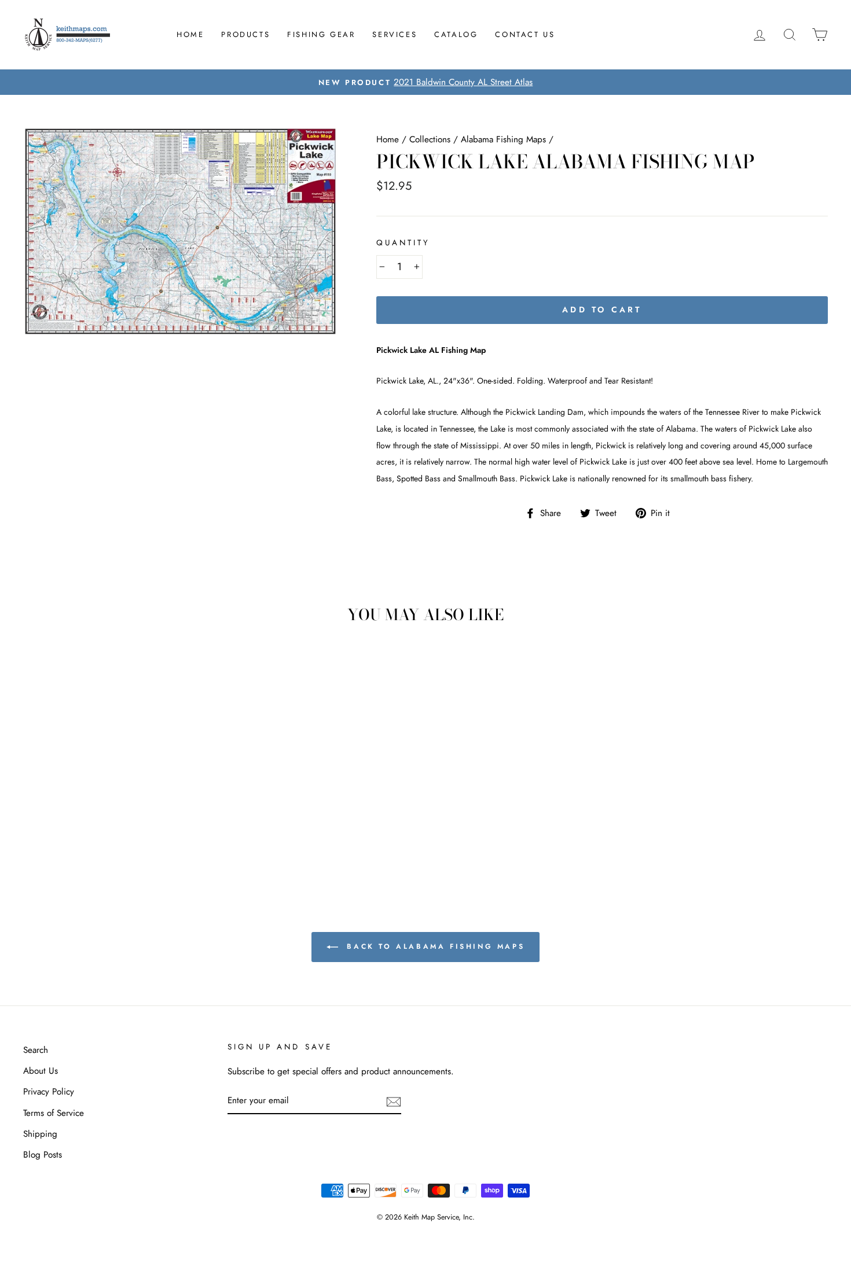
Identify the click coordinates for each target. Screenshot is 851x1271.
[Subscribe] (393, 1101)
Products (245, 34)
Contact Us (525, 34)
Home (190, 34)
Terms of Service (53, 1113)
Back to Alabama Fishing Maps (433, 946)
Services (394, 34)
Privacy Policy (48, 1091)
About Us (40, 1070)
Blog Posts (42, 1154)
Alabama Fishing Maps (503, 139)
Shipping (40, 1134)
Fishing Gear (321, 34)
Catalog (456, 34)
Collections (429, 139)
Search (35, 1050)
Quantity (403, 242)
